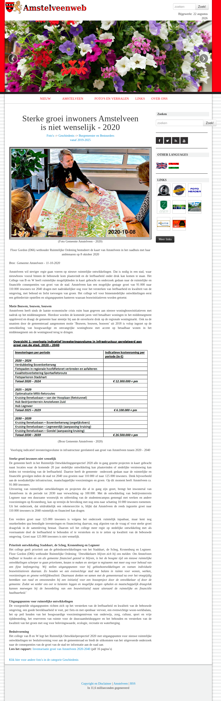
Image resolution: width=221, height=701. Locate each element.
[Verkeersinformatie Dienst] (194, 213)
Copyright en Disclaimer (96, 683)
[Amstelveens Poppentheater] (179, 230)
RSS (133, 683)
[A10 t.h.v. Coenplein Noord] (163, 196)
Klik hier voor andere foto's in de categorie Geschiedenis (43, 659)
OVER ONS (159, 98)
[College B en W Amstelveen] (179, 213)
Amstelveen (121, 683)
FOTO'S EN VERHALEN (112, 98)
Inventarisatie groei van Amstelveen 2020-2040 (61, 649)
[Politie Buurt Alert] (163, 230)
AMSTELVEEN (72, 98)
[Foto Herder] (194, 196)
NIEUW (45, 98)
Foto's (50, 135)
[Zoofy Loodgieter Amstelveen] (179, 196)
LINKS (140, 98)
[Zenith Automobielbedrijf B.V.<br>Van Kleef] (163, 213)
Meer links (165, 239)
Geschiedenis (66, 135)
